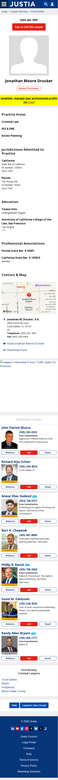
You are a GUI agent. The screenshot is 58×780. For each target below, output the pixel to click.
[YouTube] (17, 728)
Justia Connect (28, 736)
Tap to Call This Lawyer (29, 26)
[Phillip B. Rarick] (9, 575)
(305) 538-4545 (28, 603)
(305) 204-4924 (28, 466)
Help (29, 754)
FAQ (14, 705)
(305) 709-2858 (28, 569)
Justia (5, 11)
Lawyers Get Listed (34, 705)
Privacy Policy (29, 765)
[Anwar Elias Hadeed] (9, 507)
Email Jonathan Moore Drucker (26, 343)
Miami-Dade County (14, 691)
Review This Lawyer (29, 88)
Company (29, 748)
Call (29, 452)
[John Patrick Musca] (9, 438)
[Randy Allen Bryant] (9, 644)
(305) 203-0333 (28, 432)
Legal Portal (29, 742)
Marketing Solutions (29, 771)
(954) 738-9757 (28, 501)
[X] (41, 728)
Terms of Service (28, 759)
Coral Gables (37, 11)
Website (10, 452)
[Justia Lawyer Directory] (45, 728)
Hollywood (8, 687)
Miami (5, 683)
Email (48, 452)
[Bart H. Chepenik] (9, 541)
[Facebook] (22, 728)
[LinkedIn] (13, 728)
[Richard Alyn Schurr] (9, 472)
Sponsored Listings (29, 419)
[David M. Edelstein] (9, 609)
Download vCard (17, 350)
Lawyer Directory (19, 11)
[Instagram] (27, 728)
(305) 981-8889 (28, 535)
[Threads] (31, 728)
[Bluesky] (36, 728)
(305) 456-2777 (28, 638)
